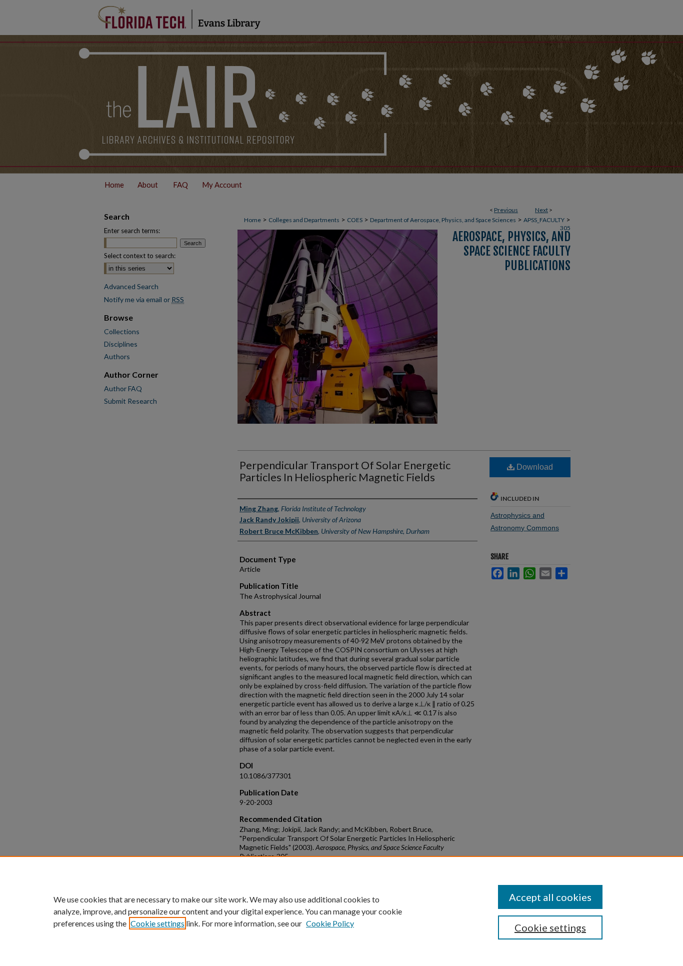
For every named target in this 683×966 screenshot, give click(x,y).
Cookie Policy (330, 923)
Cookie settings (157, 923)
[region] (341, 911)
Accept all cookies (550, 897)
